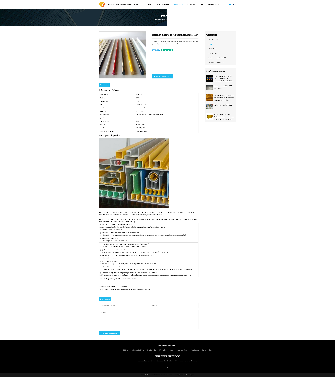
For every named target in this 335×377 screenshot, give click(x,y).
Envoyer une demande (163, 76)
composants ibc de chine (188, 361)
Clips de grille (212, 53)
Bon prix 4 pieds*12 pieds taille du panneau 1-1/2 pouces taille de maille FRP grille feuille (223, 78)
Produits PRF (212, 49)
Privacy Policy (207, 350)
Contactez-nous (213, 4)
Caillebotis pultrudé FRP (216, 62)
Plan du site (195, 350)
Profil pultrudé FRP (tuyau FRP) (117, 286)
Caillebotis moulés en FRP (217, 58)
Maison (150, 4)
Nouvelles (191, 4)
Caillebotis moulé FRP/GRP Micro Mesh (223, 87)
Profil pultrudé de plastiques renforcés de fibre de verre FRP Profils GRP (129, 290)
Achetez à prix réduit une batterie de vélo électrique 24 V (157, 361)
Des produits (178, 4)
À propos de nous (163, 4)
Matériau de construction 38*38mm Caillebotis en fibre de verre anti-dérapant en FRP (224, 117)
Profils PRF (171, 19)
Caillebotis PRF (213, 40)
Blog (201, 4)
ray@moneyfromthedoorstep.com (185, 374)
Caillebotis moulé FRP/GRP (223, 105)
